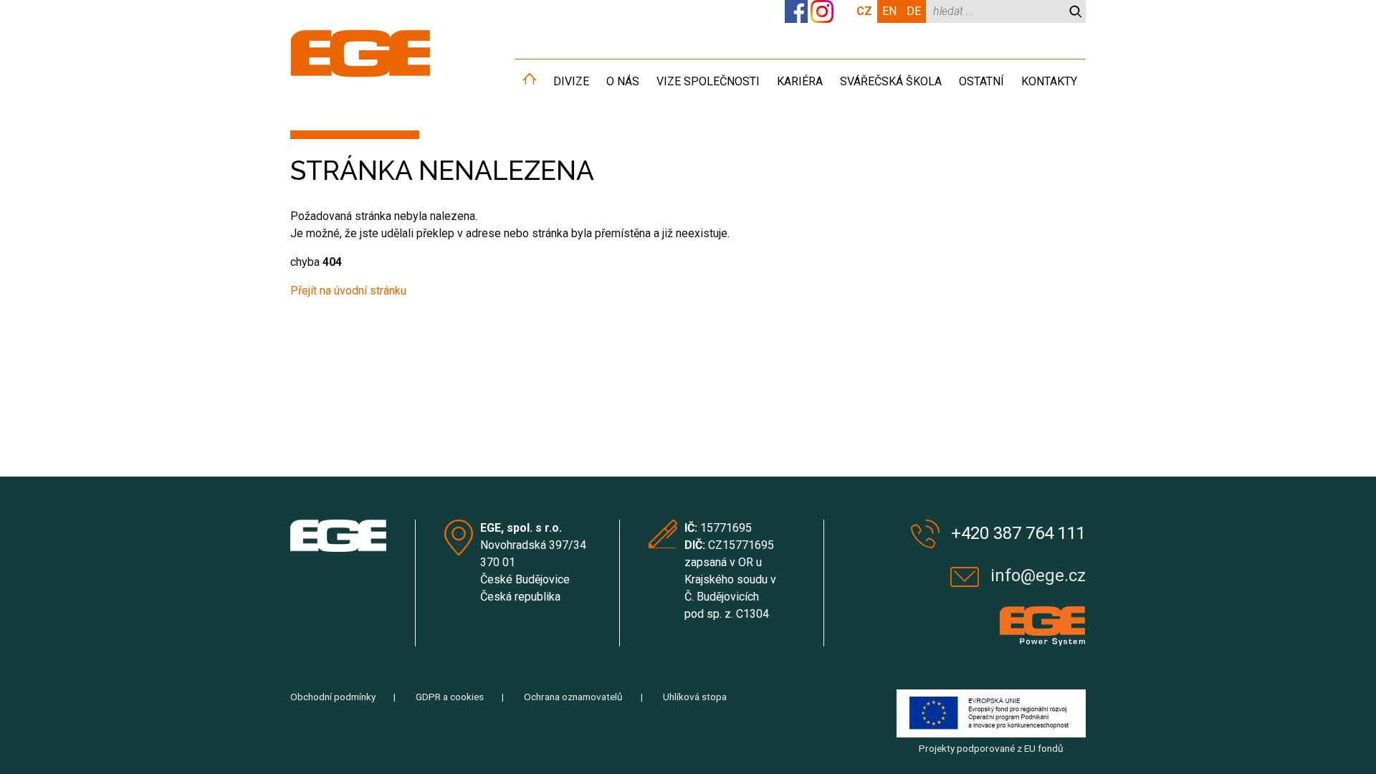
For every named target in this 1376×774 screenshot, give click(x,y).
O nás (622, 81)
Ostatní (981, 81)
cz (864, 11)
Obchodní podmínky (333, 696)
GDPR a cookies (450, 696)
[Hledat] (1076, 11)
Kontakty (1049, 81)
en (889, 11)
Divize (571, 81)
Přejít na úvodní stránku (348, 290)
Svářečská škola (891, 81)
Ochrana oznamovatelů (573, 696)
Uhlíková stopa (695, 696)
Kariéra (800, 81)
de (914, 11)
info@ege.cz (1038, 575)
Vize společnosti (708, 81)
